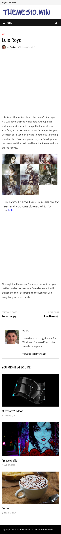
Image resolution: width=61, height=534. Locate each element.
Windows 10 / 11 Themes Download (36, 529)
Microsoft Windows (12, 411)
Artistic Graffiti (9, 460)
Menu (9, 22)
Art (3, 34)
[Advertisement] (30, 84)
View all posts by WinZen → (35, 353)
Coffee (6, 508)
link (10, 209)
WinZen (13, 47)
